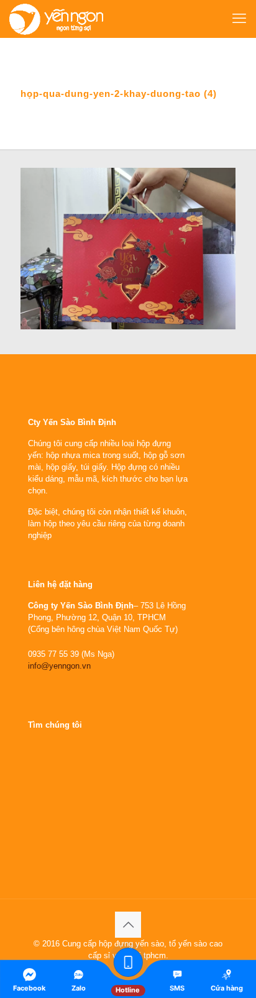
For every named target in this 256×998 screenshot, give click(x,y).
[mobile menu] (239, 18)
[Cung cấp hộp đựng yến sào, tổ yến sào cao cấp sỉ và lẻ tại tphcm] (56, 18)
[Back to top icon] (128, 925)
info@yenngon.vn (59, 666)
